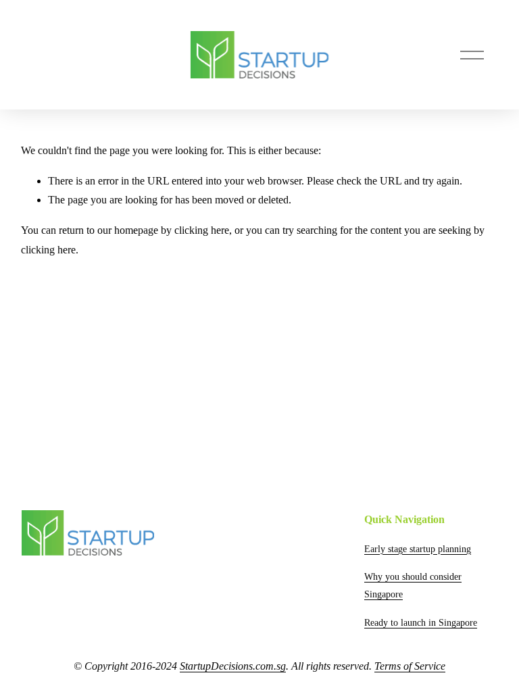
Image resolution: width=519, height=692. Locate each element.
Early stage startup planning (417, 548)
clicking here (201, 230)
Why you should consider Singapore (413, 585)
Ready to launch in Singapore (420, 622)
